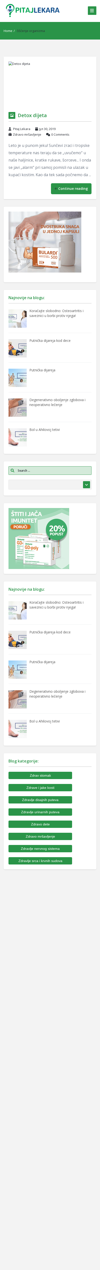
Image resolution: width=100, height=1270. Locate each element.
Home (8, 31)
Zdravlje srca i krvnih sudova (40, 861)
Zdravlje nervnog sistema (40, 849)
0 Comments (60, 134)
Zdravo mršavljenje (27, 134)
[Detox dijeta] (50, 84)
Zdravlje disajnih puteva (40, 800)
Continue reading (73, 188)
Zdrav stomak (40, 775)
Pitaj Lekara (21, 129)
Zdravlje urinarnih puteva (40, 812)
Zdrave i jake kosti (40, 788)
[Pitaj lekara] (33, 10)
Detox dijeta (32, 115)
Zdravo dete (40, 824)
